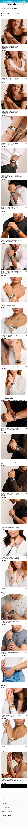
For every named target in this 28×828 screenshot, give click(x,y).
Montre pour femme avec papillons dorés (11, 685)
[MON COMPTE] (23, 4)
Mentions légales (11, 823)
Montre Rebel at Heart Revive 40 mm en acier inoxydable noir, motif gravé (11, 462)
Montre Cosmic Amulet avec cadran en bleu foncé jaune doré (11, 716)
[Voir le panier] (26, 4)
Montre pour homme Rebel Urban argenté (10, 653)
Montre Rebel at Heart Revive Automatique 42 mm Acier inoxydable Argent (9, 209)
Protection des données (9, 819)
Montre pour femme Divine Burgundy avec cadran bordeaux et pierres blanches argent (10, 590)
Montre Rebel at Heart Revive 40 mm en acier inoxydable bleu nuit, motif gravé (11, 494)
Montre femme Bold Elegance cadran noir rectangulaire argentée (9, 47)
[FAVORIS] (20, 4)
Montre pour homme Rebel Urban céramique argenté (10, 622)
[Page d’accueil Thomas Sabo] (4, 4)
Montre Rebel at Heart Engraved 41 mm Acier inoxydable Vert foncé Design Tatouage (11, 272)
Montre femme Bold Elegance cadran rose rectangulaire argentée (9, 80)
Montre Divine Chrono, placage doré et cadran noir (10, 336)
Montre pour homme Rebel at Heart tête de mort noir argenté (11, 241)
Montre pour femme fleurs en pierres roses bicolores (9, 304)
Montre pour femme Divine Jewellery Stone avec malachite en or (11, 780)
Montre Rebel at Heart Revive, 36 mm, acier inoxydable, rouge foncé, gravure (11, 429)
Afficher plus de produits (14, 786)
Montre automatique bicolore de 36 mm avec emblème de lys (11, 397)
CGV (2, 819)
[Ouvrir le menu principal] (1, 4)
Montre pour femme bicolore (9, 366)
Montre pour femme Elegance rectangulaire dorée (9, 144)
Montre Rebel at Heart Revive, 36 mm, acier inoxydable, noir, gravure (11, 526)
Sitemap (19, 823)
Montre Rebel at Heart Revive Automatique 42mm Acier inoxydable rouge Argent (11, 176)
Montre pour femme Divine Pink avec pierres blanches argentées (10, 558)
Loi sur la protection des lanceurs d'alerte (20, 819)
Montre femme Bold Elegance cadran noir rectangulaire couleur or (9, 112)
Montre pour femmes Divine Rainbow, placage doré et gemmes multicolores (10, 748)
